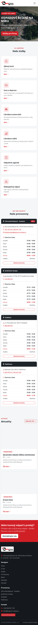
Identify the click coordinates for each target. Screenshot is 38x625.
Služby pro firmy (10, 33)
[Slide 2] (19, 39)
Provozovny (5, 574)
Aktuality (4, 580)
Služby (3, 572)
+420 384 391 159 (9, 608)
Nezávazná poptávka (8, 615)
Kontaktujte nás (10, 536)
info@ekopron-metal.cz (11, 611)
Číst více (6, 466)
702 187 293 (9, 229)
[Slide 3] (22, 39)
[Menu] (34, 3)
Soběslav (4, 597)
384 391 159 (17, 229)
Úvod (3, 566)
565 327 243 (17, 372)
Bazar (3, 577)
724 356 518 (9, 279)
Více (5, 74)
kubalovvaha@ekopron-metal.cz (15, 232)
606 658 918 (9, 326)
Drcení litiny (8, 500)
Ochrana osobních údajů (30, 622)
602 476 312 (9, 372)
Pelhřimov (4, 600)
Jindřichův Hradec (7, 594)
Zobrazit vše (30, 421)
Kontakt (3, 583)
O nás (3, 569)
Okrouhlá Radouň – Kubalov (10, 591)
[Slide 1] (15, 39)
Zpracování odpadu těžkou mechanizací (19, 455)
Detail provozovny (19, 263)
